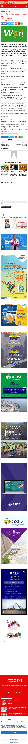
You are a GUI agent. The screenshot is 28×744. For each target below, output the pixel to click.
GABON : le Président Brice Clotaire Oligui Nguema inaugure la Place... (17, 708)
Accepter (14, 732)
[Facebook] (8, 692)
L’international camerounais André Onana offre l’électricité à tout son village (7, 146)
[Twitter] (11, 692)
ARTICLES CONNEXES (9, 162)
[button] (26, 718)
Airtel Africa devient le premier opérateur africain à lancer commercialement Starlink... (17, 702)
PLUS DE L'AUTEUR (18, 162)
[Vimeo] (14, 692)
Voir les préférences (14, 739)
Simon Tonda (4, 20)
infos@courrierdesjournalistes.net (17, 689)
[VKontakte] (16, 692)
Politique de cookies (14, 742)
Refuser (14, 736)
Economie (7, 11)
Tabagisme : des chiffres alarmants (21, 144)
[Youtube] (19, 692)
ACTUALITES (3, 11)
